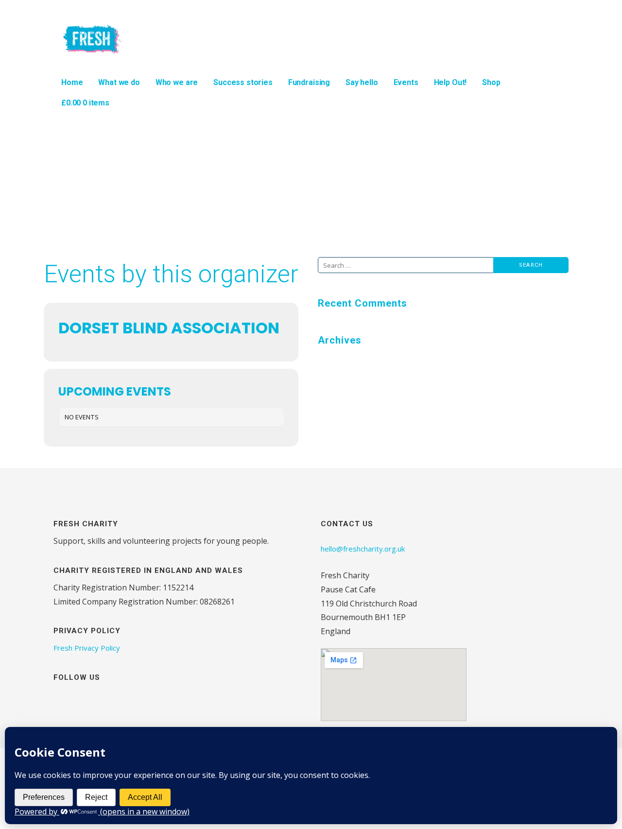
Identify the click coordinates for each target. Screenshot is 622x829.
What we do (118, 82)
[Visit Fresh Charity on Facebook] (76, 699)
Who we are (177, 82)
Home (72, 82)
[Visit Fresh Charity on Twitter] (93, 699)
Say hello (362, 82)
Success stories (243, 82)
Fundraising (309, 82)
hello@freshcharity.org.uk (363, 548)
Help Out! (450, 82)
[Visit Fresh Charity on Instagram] (59, 699)
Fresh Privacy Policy (86, 648)
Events (406, 82)
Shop (491, 82)
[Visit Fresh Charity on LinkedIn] (110, 699)
